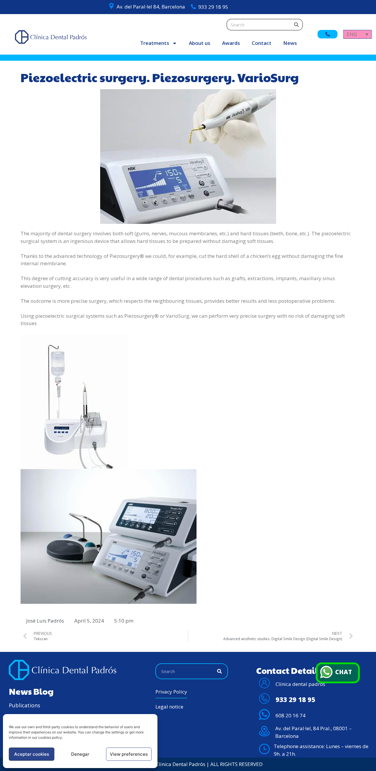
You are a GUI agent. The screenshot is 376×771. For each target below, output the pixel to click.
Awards (231, 43)
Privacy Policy (171, 691)
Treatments (154, 43)
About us (199, 43)
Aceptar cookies (31, 754)
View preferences (129, 754)
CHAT (343, 672)
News (290, 43)
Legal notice (169, 706)
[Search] (296, 24)
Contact (261, 43)
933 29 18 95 (213, 7)
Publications (24, 705)
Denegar (80, 754)
